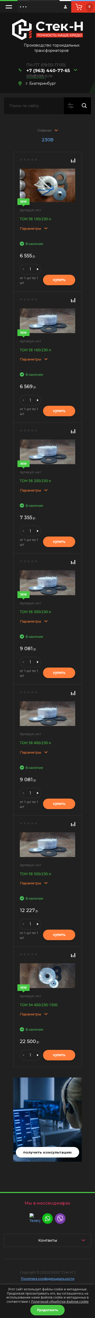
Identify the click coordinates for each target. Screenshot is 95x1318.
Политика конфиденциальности (47, 1278)
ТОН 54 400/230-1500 (39, 1004)
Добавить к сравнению (73, 160)
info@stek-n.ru (39, 75)
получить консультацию (47, 1152)
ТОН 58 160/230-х (35, 349)
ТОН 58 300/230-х (35, 611)
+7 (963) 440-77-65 (48, 70)
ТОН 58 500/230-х (35, 873)
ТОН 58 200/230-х (35, 480)
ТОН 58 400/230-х (35, 742)
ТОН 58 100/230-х (35, 218)
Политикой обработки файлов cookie (60, 1301)
